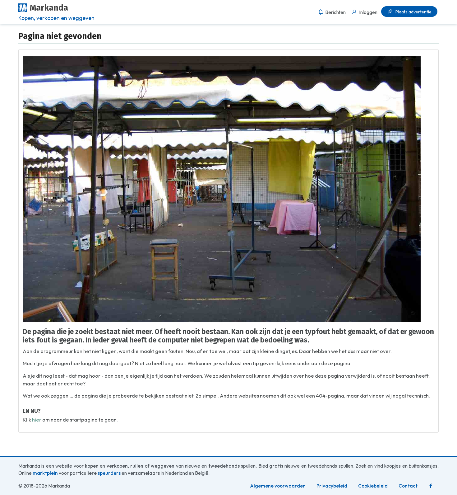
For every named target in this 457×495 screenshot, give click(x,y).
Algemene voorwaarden (278, 486)
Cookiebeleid (373, 486)
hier (36, 420)
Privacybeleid (331, 486)
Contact (408, 486)
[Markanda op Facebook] (431, 485)
